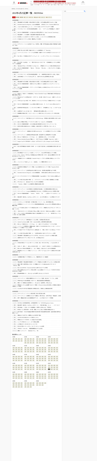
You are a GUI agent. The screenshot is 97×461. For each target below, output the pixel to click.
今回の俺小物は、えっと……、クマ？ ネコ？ (39, 305)
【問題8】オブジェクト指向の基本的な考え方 (39, 65)
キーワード (49, 17)
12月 (13, 347)
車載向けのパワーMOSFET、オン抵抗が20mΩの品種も (30, 319)
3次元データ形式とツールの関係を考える (39, 246)
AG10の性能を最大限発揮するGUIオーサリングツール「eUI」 (37, 124)
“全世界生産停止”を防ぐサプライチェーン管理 (36, 233)
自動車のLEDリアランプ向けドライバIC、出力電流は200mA (31, 237)
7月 (28, 340)
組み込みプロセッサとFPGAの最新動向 (30, 181)
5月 (33, 340)
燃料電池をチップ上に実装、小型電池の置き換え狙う (34, 219)
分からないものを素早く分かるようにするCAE (33, 273)
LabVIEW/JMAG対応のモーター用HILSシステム (28, 317)
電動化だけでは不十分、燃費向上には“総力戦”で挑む (29, 315)
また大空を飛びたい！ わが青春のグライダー (39, 197)
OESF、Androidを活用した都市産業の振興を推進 (35, 221)
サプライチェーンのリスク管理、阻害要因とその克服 (38, 179)
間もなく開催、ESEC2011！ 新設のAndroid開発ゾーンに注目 (39, 211)
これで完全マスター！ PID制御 (35, 298)
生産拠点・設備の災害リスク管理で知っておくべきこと (37, 126)
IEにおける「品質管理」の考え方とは (35, 282)
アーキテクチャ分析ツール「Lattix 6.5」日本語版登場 (35, 121)
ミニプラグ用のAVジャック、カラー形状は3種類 (28, 321)
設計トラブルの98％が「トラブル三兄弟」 (38, 224)
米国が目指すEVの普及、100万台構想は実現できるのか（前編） (38, 81)
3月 (16, 340)
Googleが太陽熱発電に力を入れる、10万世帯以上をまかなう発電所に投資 (38, 191)
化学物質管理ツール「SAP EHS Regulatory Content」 (36, 303)
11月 (16, 347)
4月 (13, 340)
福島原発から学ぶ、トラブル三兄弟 (36, 137)
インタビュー (42, 17)
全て (14, 17)
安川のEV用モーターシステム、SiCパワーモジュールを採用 (31, 326)
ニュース (26, 17)
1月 (21, 340)
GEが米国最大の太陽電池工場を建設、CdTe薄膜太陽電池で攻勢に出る (38, 189)
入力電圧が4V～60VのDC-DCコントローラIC (27, 324)
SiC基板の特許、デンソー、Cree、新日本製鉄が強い (36, 202)
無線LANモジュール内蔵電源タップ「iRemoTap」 (34, 50)
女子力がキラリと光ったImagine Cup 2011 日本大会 (38, 141)
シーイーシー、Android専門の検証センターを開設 (37, 152)
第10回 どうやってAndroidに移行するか (38, 24)
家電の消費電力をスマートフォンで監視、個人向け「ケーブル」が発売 (38, 278)
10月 (19, 347)
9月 (21, 347)
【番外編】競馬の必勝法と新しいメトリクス (35, 111)
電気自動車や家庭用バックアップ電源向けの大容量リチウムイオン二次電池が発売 (39, 262)
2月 (18, 340)
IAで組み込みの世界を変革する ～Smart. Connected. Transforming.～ (38, 32)
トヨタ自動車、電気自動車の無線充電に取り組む (31, 34)
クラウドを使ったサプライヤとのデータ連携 (36, 26)
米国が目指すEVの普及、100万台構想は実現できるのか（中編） (38, 22)
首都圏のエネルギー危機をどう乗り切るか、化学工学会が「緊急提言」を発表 (39, 295)
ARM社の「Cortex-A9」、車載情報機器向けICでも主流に (30, 328)
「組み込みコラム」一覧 (28, 330)
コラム (31, 17)
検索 (85, 11)
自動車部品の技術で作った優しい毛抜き (38, 74)
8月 (25, 340)
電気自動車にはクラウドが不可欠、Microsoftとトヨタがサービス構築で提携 (37, 235)
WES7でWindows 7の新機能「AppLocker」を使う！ (38, 139)
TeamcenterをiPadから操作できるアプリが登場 (33, 267)
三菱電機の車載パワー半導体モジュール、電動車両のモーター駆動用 (33, 257)
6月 (30, 340)
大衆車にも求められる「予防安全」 (35, 307)
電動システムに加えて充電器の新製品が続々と (36, 309)
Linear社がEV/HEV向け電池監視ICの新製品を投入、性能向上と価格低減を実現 (35, 288)
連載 (18, 17)
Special (36, 17)
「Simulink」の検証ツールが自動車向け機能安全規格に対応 (31, 184)
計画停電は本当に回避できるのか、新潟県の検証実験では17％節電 (37, 170)
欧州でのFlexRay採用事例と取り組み (36, 76)
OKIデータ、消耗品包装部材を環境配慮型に (34, 280)
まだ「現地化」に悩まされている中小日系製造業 (37, 248)
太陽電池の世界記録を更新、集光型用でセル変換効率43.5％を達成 (37, 134)
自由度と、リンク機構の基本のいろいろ (35, 161)
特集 (22, 17)
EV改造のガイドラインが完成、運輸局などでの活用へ (30, 39)
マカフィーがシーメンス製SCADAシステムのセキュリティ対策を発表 (38, 113)
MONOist (13, 8)
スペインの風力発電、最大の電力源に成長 (31, 293)
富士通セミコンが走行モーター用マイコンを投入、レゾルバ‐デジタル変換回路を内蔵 (36, 36)
